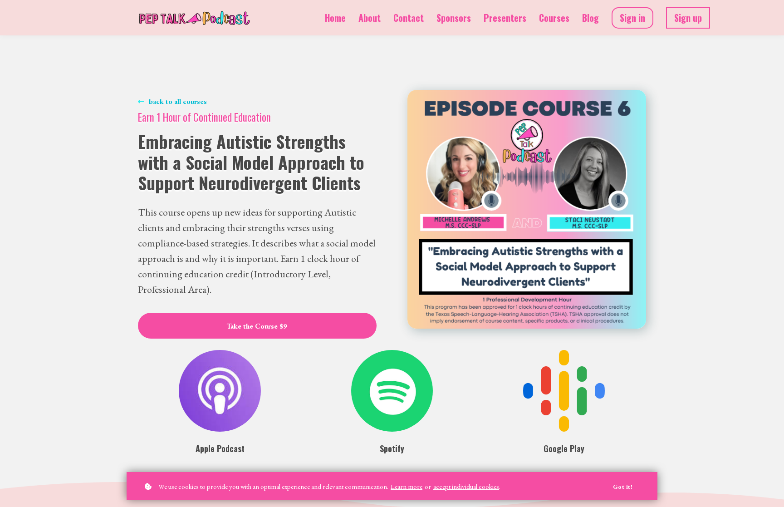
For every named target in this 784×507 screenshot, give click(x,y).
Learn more (406, 486)
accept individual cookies (466, 486)
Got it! (623, 486)
